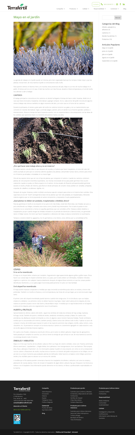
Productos (73, 9)
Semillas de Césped (76, 398)
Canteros (105, 33)
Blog (124, 9)
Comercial (114, 9)
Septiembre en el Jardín (109, 61)
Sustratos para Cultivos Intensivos (80, 411)
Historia (44, 396)
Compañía (60, 9)
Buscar (117, 18)
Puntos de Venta (47, 408)
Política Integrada (47, 402)
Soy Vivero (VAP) (47, 410)
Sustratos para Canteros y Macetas (81, 392)
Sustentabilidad (104, 405)
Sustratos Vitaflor (104, 392)
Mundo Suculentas (108, 36)
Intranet (75, 432)
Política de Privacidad (63, 432)
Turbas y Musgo (75, 415)
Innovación (45, 394)
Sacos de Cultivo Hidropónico (79, 413)
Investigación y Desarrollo (107, 412)
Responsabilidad (99, 9)
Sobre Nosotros (47, 392)
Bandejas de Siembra (76, 417)
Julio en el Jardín (107, 54)
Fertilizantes (74, 396)
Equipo (44, 398)
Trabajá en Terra (47, 400)
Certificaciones (103, 414)
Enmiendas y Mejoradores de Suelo (81, 394)
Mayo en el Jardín (107, 48)
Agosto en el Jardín (108, 58)
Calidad (85, 9)
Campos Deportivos (76, 402)
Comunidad (102, 403)
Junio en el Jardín (107, 51)
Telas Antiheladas (75, 420)
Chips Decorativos (76, 400)
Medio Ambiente (104, 401)
